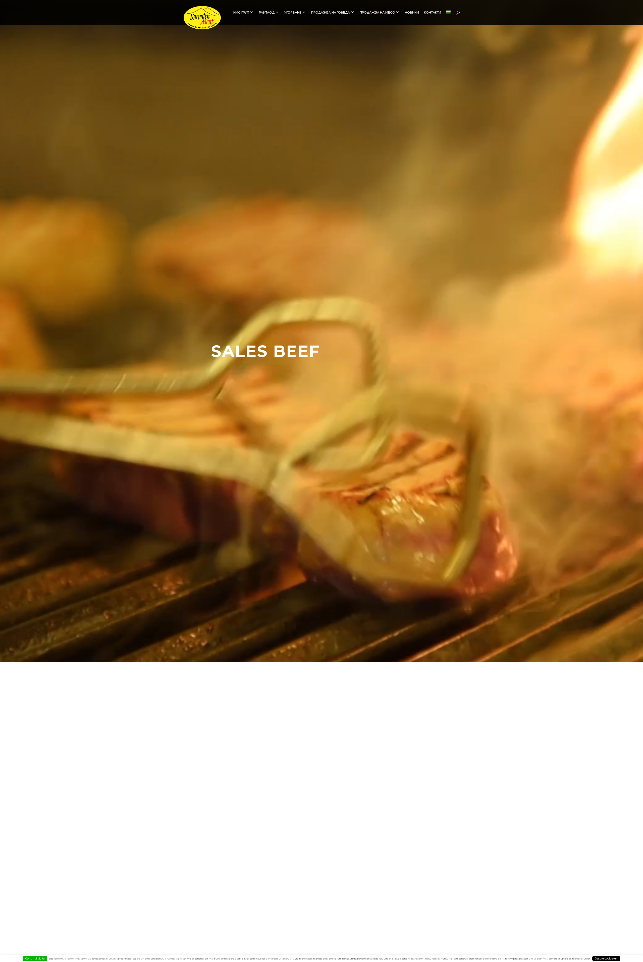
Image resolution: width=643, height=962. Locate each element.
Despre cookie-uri (606, 958)
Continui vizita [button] (35, 958)
